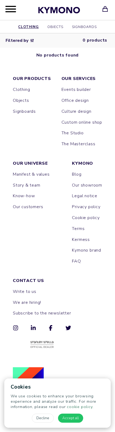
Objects (55, 27)
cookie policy (79, 406)
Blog (76, 174)
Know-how (24, 196)
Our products (32, 79)
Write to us (24, 291)
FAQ (76, 261)
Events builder (76, 89)
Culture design (76, 111)
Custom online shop (82, 122)
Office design (75, 100)
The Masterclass (78, 144)
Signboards (84, 27)
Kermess (81, 240)
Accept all (70, 418)
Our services (79, 79)
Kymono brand (86, 250)
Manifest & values (31, 174)
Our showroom (87, 185)
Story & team (26, 185)
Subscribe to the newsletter (42, 313)
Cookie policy (85, 218)
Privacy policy (86, 207)
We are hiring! (27, 302)
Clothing (28, 27)
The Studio (73, 133)
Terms (78, 229)
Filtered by (17, 40)
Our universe (30, 163)
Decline (42, 418)
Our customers (28, 207)
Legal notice (84, 196)
